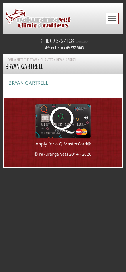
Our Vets (46, 60)
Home (9, 60)
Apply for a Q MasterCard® (63, 144)
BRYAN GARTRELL (28, 82)
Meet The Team (27, 60)
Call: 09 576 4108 (64, 40)
